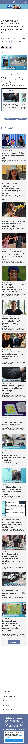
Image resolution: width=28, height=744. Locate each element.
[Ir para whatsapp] (17, 725)
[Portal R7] (14, 2)
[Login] (25, 2)
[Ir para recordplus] (6, 725)
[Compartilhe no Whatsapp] (13, 41)
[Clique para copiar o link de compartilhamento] (20, 41)
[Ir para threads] (21, 721)
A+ (7, 47)
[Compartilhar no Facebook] (6, 41)
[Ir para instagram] (14, 721)
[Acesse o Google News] (16, 42)
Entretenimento (9, 696)
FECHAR (14, 740)
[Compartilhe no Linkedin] (9, 41)
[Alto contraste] (2, 47)
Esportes (6, 692)
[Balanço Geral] (14, 6)
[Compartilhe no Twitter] (3, 41)
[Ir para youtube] (21, 725)
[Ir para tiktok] (10, 725)
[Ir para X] (14, 725)
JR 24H (5, 701)
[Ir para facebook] (10, 721)
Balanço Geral (8, 16)
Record (2, 16)
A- (10, 47)
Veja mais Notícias (14, 642)
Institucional (8, 710)
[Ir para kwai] (17, 721)
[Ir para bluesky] (6, 721)
